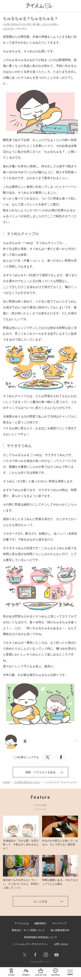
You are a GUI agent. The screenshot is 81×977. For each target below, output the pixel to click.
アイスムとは (22, 923)
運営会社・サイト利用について (28, 930)
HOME (6, 782)
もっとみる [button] (40, 901)
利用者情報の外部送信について (40, 937)
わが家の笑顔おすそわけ (27, 782)
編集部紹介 (40, 923)
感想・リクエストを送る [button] (40, 772)
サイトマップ (59, 923)
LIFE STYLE (8, 28)
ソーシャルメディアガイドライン (30, 944)
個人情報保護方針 (60, 930)
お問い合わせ (61, 944)
